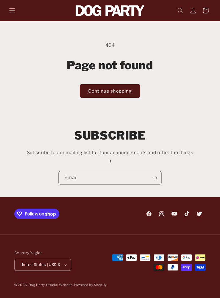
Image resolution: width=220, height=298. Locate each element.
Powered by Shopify (90, 285)
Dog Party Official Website (51, 285)
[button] (12, 10)
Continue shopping (110, 91)
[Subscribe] (155, 178)
